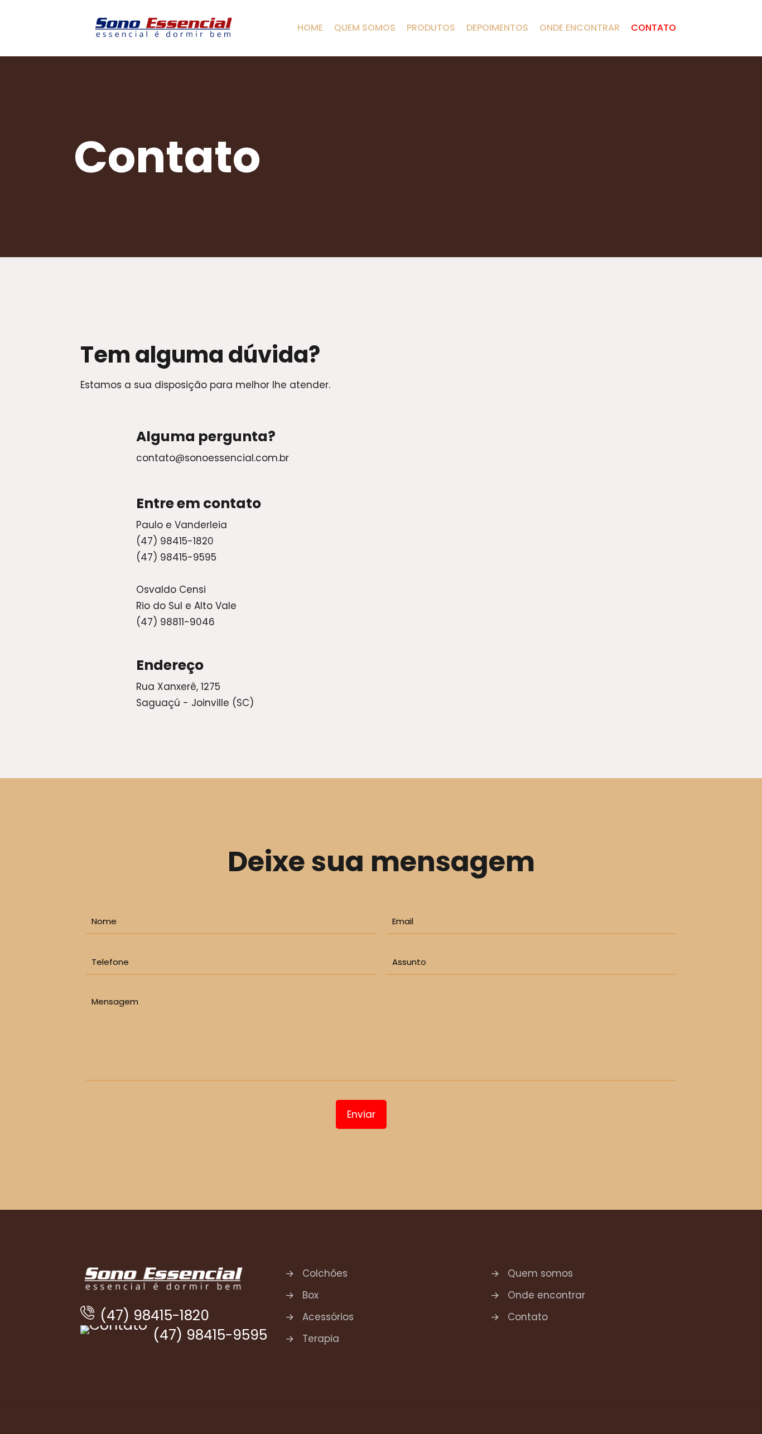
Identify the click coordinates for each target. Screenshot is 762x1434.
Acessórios (328, 1317)
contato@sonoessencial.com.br (212, 458)
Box (310, 1295)
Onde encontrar (546, 1295)
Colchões (325, 1273)
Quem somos (540, 1273)
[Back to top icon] (677, 1415)
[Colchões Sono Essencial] (164, 28)
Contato (528, 1317)
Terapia (320, 1338)
